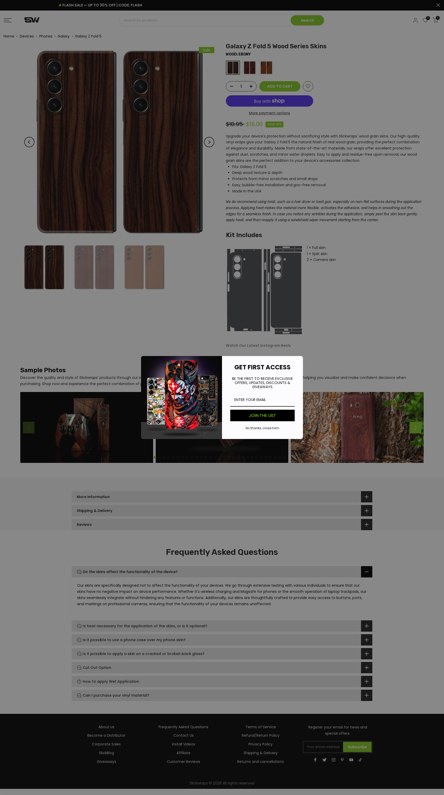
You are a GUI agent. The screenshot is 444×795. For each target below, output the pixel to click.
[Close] (297, 362)
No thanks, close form (262, 428)
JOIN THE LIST (262, 415)
